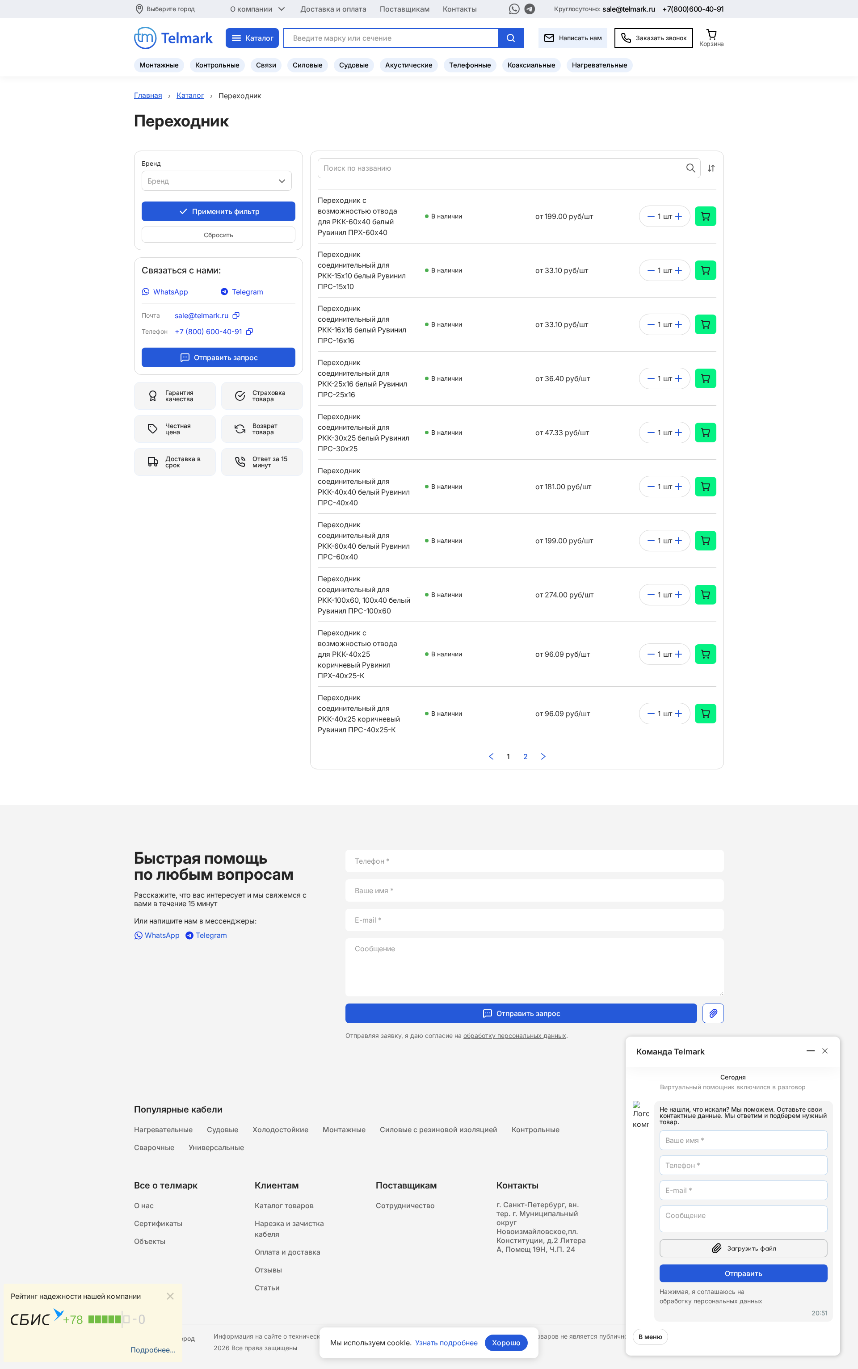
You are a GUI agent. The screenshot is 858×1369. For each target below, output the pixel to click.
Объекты (149, 1241)
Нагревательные (599, 65)
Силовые (308, 65)
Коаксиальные (531, 65)
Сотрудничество (405, 1205)
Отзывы (268, 1269)
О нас (144, 1205)
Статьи (267, 1287)
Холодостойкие (280, 1129)
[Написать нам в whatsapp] (514, 9)
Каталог (259, 38)
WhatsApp (170, 291)
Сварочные (154, 1147)
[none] (705, 216)
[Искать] (510, 38)
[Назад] (491, 756)
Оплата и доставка (287, 1251)
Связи (266, 65)
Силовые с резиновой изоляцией (438, 1129)
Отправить (743, 1273)
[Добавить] (678, 216)
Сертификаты (158, 1223)
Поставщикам (404, 8)
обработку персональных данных (514, 1035)
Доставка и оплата (333, 8)
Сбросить (218, 235)
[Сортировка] (711, 168)
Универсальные (216, 1147)
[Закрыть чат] (824, 1050)
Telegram (247, 291)
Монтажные (159, 65)
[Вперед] (543, 756)
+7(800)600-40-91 (693, 8)
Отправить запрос (226, 357)
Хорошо (506, 1342)
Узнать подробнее (446, 1342)
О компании (251, 8)
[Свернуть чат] (811, 1050)
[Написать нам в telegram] (529, 9)
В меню (650, 1336)
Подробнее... (152, 1349)
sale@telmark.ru (629, 8)
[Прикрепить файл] (713, 1013)
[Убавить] (651, 216)
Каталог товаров (284, 1205)
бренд (151, 163)
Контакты (460, 8)
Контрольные (217, 65)
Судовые (354, 65)
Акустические (409, 65)
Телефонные (470, 65)
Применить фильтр (226, 211)
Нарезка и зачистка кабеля (289, 1229)
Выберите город (171, 9)
